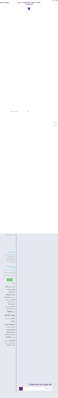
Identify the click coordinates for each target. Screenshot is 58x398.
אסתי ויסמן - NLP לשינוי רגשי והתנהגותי (29, 3)
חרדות (13, 306)
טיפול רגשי (13, 308)
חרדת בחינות (8, 306)
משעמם (6, 334)
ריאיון (8, 343)
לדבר (11, 327)
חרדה (9, 304)
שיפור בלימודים (11, 345)
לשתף (8, 332)
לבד (14, 327)
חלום (9, 301)
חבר (12, 299)
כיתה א (6, 318)
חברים (9, 299)
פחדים (12, 337)
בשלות (8, 294)
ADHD (13, 287)
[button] (29, 8)
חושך (6, 299)
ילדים (13, 318)
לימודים (12, 330)
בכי (11, 289)
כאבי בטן (9, 318)
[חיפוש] (21, 389)
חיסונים (11, 301)
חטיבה (14, 301)
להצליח (8, 327)
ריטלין (6, 343)
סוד (14, 337)
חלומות (13, 304)
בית (56, 125)
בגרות (11, 287)
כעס (5, 324)
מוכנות (13, 334)
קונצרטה (10, 343)
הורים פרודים (13, 297)
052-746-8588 (4, 2)
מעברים (10, 334)
